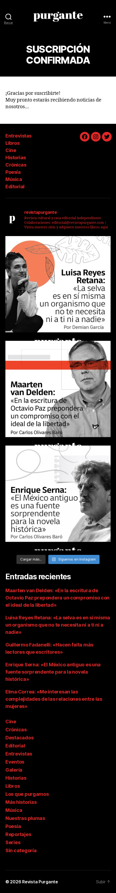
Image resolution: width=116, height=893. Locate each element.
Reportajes (18, 834)
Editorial (15, 186)
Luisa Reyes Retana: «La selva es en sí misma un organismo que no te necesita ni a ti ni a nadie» (57, 625)
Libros (12, 143)
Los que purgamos (27, 794)
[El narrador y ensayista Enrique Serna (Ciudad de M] (58, 498)
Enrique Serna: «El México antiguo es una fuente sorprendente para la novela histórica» (53, 672)
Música (13, 179)
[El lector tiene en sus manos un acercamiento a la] (58, 393)
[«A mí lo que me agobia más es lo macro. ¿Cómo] (58, 288)
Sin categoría (21, 850)
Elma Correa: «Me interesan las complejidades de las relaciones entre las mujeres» (53, 699)
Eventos (14, 762)
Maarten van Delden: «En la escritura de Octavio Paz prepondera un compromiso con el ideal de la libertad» (57, 598)
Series (12, 842)
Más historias (21, 802)
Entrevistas (18, 136)
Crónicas (15, 165)
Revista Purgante (40, 881)
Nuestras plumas (25, 818)
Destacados (19, 737)
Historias (15, 157)
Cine (10, 150)
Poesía (13, 172)
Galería (13, 770)
